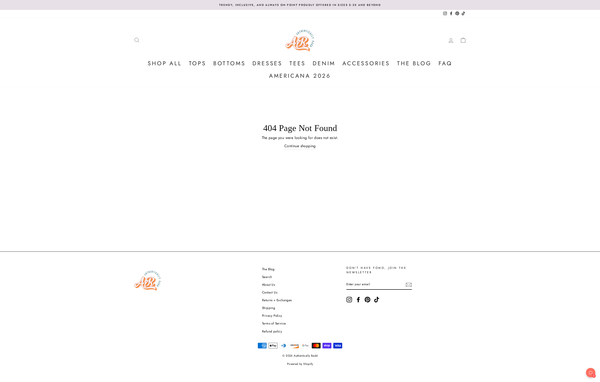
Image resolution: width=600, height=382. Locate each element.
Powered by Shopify (300, 364)
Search (267, 276)
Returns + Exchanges (277, 300)
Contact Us (269, 292)
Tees (297, 63)
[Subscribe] (409, 285)
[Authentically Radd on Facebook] (358, 299)
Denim (324, 63)
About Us (268, 284)
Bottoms (229, 63)
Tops (197, 63)
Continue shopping (300, 146)
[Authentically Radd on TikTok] (376, 299)
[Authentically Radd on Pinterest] (367, 299)
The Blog (414, 63)
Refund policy (272, 331)
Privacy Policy (272, 315)
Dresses (267, 63)
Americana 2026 (300, 76)
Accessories (366, 63)
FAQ (445, 63)
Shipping (268, 307)
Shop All (165, 63)
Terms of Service (274, 323)
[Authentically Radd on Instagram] (349, 299)
